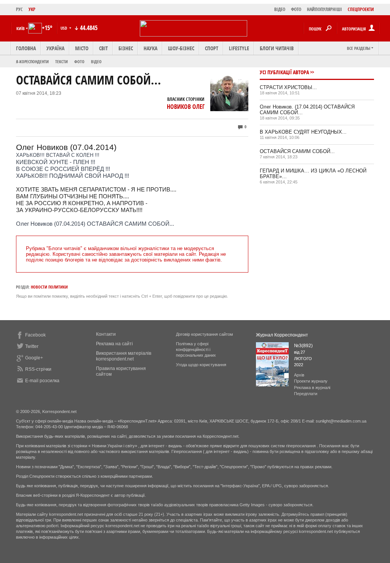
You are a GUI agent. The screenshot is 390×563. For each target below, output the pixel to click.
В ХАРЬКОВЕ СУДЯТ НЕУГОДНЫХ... (303, 132)
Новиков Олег (186, 106)
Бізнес (125, 48)
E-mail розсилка (42, 380)
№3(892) (303, 345)
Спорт (211, 48)
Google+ (34, 357)
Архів (299, 375)
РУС (19, 9)
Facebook (35, 335)
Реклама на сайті (114, 343)
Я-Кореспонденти (32, 61)
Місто (81, 48)
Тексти (61, 61)
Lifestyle (239, 48)
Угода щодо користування (201, 364)
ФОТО (296, 9)
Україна (55, 48)
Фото (79, 61)
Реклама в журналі (312, 387)
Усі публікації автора (284, 72)
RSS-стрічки (38, 369)
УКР (32, 9)
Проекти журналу (311, 381)
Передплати (305, 393)
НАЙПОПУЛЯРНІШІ (324, 9)
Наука (150, 48)
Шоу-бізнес (181, 48)
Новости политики (49, 287)
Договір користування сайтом (204, 334)
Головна (26, 48)
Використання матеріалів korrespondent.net (123, 356)
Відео (96, 61)
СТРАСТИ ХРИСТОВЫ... (288, 87)
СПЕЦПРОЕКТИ (361, 9)
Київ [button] (20, 28)
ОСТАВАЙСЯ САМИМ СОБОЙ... (297, 151)
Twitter (31, 346)
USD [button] (64, 28)
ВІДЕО (279, 9)
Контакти (106, 334)
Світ (103, 48)
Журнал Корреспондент (282, 335)
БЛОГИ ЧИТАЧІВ (277, 48)
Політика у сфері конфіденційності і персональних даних (196, 349)
